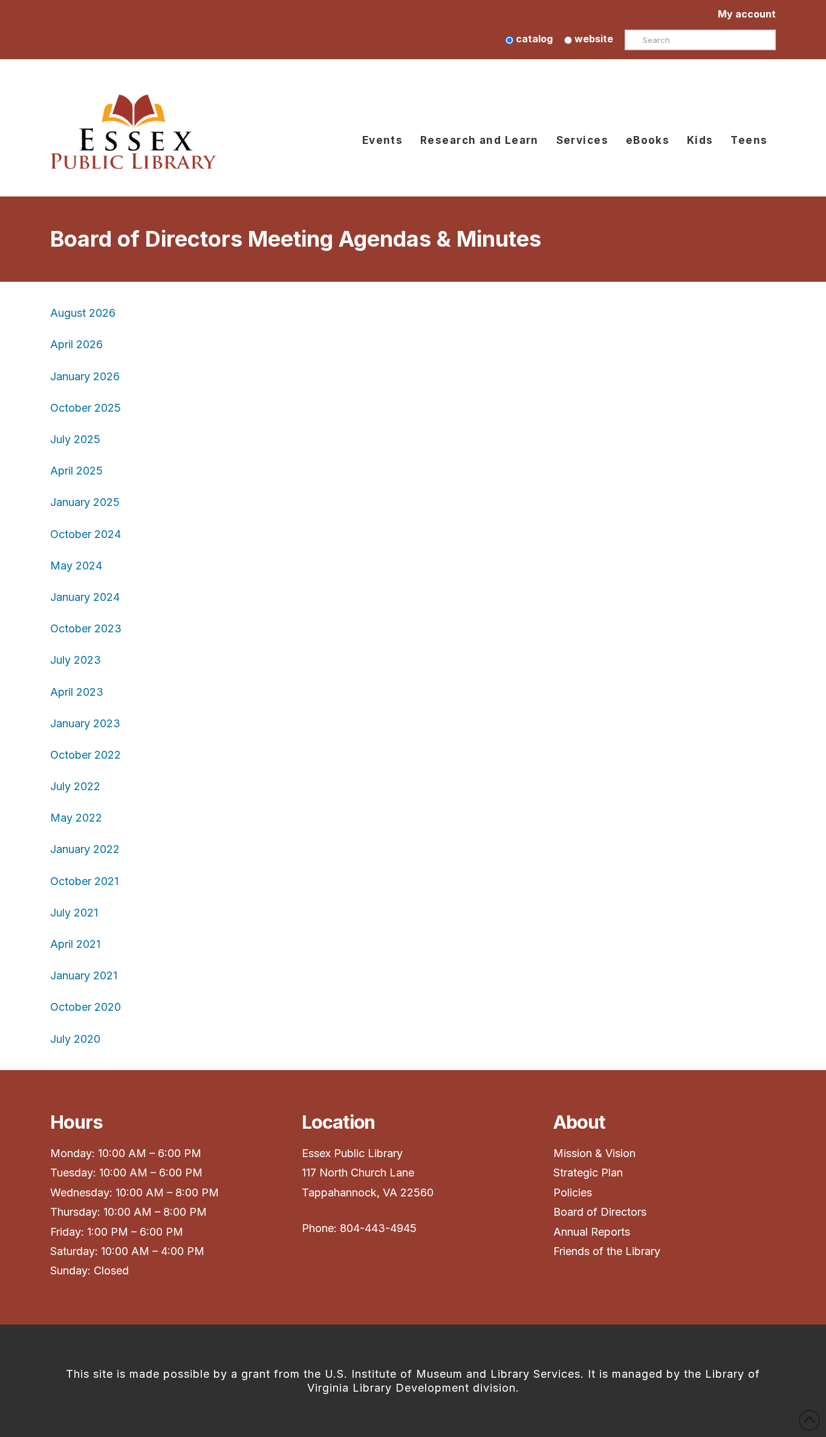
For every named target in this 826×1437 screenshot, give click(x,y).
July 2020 (75, 1039)
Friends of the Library (606, 1251)
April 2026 (76, 344)
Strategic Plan (589, 1172)
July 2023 (75, 660)
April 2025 (76, 470)
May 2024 (77, 565)
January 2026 (85, 376)
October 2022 (85, 754)
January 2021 (83, 975)
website (592, 39)
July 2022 (75, 786)
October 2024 (85, 534)
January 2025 (85, 502)
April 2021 (75, 944)
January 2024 (85, 597)
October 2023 (86, 628)
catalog (533, 39)
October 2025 (85, 407)
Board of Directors (599, 1211)
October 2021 (84, 881)
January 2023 (85, 723)
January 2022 (85, 849)
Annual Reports (591, 1231)
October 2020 (85, 1007)
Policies (572, 1192)
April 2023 (76, 692)
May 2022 (76, 817)
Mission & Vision (596, 1153)
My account (747, 14)
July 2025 (75, 439)
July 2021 (74, 912)
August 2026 (82, 313)
